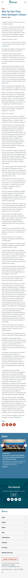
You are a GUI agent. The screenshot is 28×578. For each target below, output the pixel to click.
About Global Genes (6, 537)
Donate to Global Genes (10, 559)
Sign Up (14, 495)
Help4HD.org (5, 46)
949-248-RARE (12, 566)
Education (4, 522)
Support (3, 517)
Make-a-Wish (5, 83)
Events (3, 532)
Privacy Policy (4, 547)
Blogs (3, 9)
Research (3, 527)
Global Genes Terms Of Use (7, 552)
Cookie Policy (4, 542)
